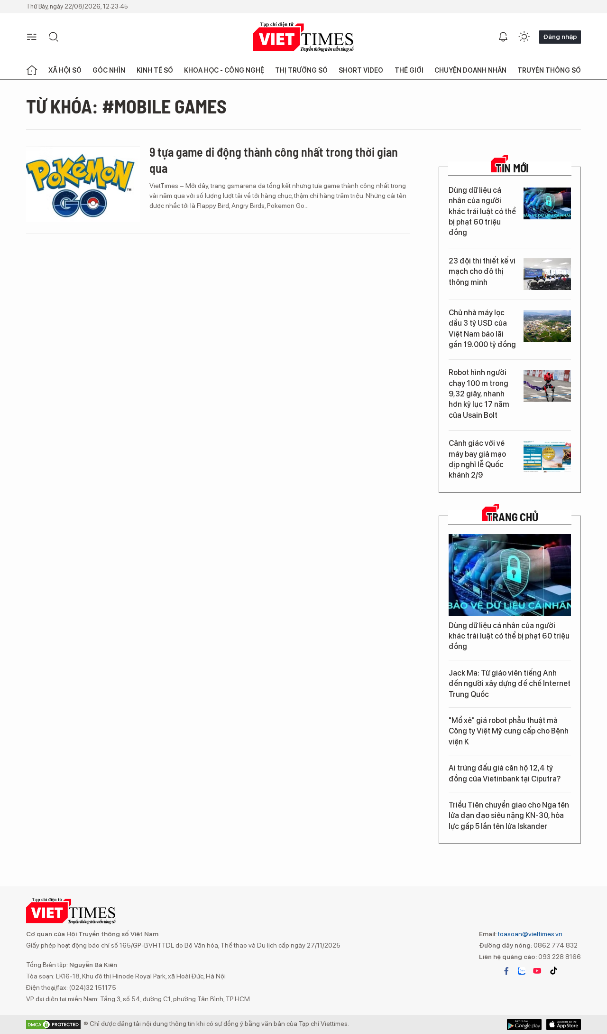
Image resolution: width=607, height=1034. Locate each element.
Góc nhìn (108, 70)
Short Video (361, 70)
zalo (521, 971)
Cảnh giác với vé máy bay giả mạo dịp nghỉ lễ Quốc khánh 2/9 (477, 459)
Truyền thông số (549, 70)
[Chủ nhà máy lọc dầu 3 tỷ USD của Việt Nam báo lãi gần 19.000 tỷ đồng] (547, 326)
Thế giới (409, 70)
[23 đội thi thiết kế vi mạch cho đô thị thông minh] (547, 274)
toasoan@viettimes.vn (529, 934)
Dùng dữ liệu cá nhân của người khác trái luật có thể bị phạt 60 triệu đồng (482, 211)
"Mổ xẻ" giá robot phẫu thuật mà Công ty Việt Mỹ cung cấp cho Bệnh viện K (509, 731)
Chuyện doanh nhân (470, 70)
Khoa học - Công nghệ (224, 70)
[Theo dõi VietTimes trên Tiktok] (553, 971)
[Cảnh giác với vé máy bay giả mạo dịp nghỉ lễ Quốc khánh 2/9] (547, 456)
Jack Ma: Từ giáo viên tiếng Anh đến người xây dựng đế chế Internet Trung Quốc (509, 683)
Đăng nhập (560, 36)
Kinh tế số (155, 70)
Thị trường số (301, 70)
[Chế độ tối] (524, 37)
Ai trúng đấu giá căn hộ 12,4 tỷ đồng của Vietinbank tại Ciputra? (505, 773)
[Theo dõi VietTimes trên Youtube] (537, 971)
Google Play (563, 1024)
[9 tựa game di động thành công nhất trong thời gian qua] (83, 184)
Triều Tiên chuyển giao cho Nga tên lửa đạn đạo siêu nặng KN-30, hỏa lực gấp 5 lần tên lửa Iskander (509, 815)
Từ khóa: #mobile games (126, 105)
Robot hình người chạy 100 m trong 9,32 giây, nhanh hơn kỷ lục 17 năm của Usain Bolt (479, 394)
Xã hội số (65, 70)
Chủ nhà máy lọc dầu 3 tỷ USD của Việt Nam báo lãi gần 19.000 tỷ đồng (482, 328)
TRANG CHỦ (512, 517)
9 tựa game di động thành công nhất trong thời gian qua (273, 159)
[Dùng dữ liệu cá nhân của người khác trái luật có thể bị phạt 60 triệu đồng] (547, 203)
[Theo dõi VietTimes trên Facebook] (506, 971)
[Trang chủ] (31, 70)
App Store (524, 1024)
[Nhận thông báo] (503, 37)
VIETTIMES (303, 37)
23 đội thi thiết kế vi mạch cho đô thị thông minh (482, 271)
